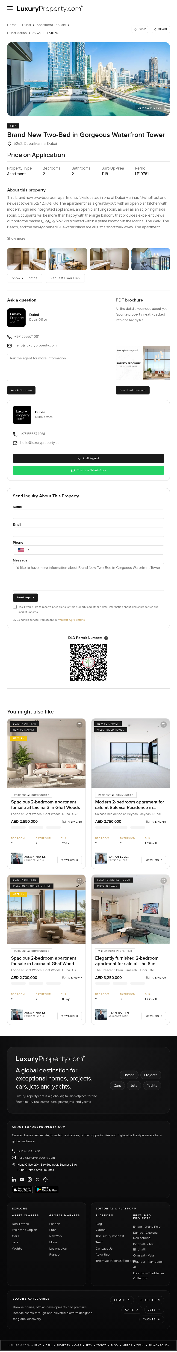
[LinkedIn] (14, 1179)
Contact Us (104, 1248)
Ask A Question (21, 390)
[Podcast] (45, 1179)
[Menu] (10, 8)
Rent (37, 1345)
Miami (53, 1242)
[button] (88, 79)
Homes (129, 1075)
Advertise (102, 1254)
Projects (150, 1075)
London (54, 1224)
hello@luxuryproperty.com (36, 1157)
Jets (134, 1085)
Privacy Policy (159, 1345)
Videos (100, 1230)
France (54, 1254)
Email (17, 524)
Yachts (152, 1085)
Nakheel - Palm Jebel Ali (147, 1264)
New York (55, 1236)
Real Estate (20, 1224)
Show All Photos (24, 278)
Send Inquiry (25, 597)
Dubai (26, 25)
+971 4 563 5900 (28, 1151)
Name (17, 506)
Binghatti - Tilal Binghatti (143, 1246)
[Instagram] (30, 1179)
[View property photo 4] (109, 259)
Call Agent (91, 458)
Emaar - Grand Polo (146, 1226)
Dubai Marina (17, 33)
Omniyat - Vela (143, 1255)
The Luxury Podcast (110, 1236)
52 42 (36, 33)
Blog (99, 1224)
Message (20, 560)
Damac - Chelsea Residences (145, 1235)
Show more (16, 238)
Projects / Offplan (24, 1230)
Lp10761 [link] (53, 33)
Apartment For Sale (51, 25)
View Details (69, 860)
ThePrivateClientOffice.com (112, 1261)
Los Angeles (58, 1248)
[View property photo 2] (26, 259)
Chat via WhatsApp (91, 470)
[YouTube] (22, 1179)
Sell (49, 1345)
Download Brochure (133, 390)
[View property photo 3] (67, 259)
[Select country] (21, 550)
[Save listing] (79, 724)
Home (11, 25)
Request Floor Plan (65, 278)
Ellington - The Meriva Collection (148, 1275)
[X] (37, 1179)
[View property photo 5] (150, 259)
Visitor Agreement (72, 620)
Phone (18, 542)
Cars (117, 1085)
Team (99, 1242)
